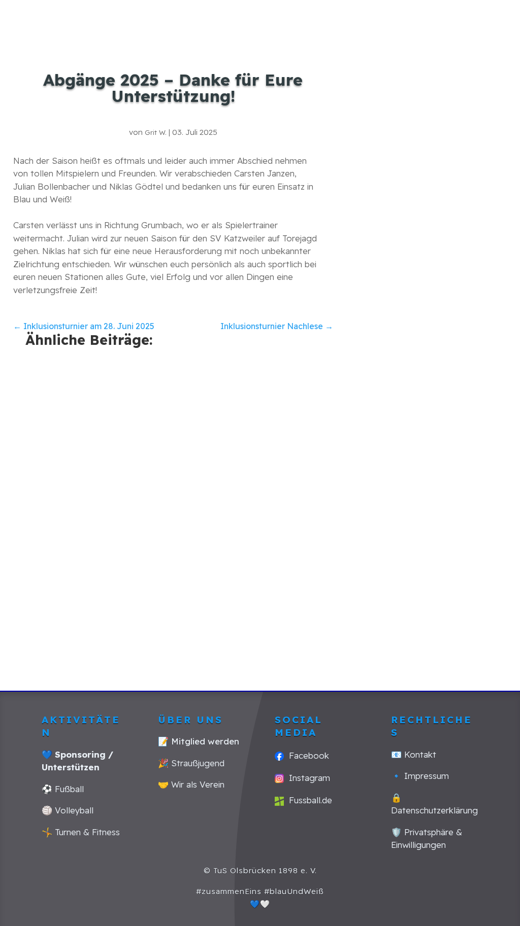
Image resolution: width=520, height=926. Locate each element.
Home (259, 20)
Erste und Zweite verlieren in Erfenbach (89, 422)
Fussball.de (308, 800)
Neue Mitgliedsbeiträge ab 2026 (423, 437)
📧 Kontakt (413, 754)
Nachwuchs (342, 20)
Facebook (306, 755)
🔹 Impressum (420, 775)
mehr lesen (57, 523)
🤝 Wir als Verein (191, 784)
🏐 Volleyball (67, 810)
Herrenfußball (297, 20)
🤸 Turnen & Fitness (81, 832)
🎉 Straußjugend (191, 763)
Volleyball (450, 20)
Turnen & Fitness (402, 20)
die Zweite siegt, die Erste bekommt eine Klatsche (250, 505)
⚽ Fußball (63, 788)
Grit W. (156, 132)
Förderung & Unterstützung (455, 35)
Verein (484, 20)
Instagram (307, 777)
